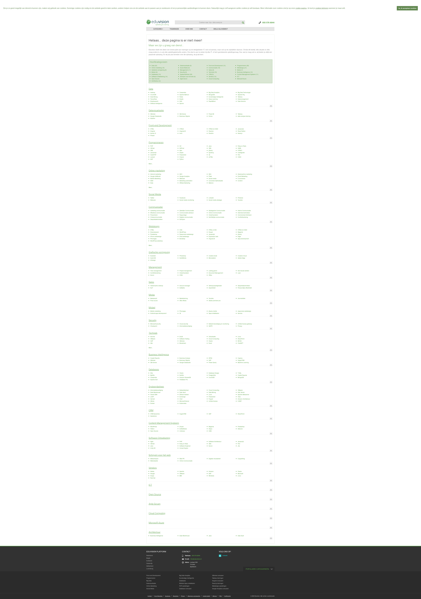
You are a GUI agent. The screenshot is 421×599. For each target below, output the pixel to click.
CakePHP (153, 155)
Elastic (181, 99)
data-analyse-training (244, 116)
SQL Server (241, 392)
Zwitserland (149, 566)
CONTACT (203, 29)
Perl (239, 155)
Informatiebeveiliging (185, 326)
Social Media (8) (185, 68)
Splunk (181, 103)
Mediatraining (183, 298)
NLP (151, 288)
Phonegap (153, 239)
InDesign (153, 260)
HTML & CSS (213, 230)
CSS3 (239, 157)
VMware (152, 339)
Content (240, 181)
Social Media (155, 194)
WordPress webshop (156, 241)
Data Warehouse (155, 392)
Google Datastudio (155, 116)
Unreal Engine (183, 448)
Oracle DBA (153, 394)
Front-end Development (160, 125)
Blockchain (182, 343)
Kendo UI (153, 133)
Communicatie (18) (214, 68)
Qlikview (152, 114)
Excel (210, 343)
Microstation (212, 258)
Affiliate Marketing (184, 183)
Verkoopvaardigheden (215, 285)
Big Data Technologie (244, 92)
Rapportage (183, 215)
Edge (239, 236)
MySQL (152, 375)
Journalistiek (241, 298)
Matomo (211, 183)
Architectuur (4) (156, 81)
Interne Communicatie (244, 210)
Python (181, 159)
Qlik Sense (182, 114)
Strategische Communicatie (217, 210)
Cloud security (183, 324)
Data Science (242, 101)
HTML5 (181, 129)
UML (151, 150)
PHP (151, 146)
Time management (155, 271)
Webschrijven (154, 458)
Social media (212, 178)
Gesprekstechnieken (156, 219)
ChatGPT (240, 343)
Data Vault (182, 392)
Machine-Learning (243, 362)
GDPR (210, 326)
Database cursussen (185, 588)
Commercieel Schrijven (245, 215)
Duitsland (149, 561)
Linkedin (211, 198)
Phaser (152, 135)
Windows (211, 476)
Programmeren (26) (243, 65)
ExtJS (181, 336)
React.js (211, 131)
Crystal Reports (155, 358)
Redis (181, 97)
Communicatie (156, 207)
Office (210, 275)
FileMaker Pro (183, 379)
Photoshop (182, 256)
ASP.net (181, 148)
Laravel (152, 157)
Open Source (155, 79)
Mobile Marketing (155, 178)
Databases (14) (156, 74)
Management (155, 267)
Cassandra (182, 92)
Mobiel (152, 307)
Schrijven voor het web (160, 455)
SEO (180, 174)
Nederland (149, 555)
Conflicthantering (243, 217)
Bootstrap (182, 239)
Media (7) (240, 70)
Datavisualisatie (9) (186, 65)
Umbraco (182, 431)
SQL (151, 373)
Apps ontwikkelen (214, 313)
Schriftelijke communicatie (216, 217)
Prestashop (153, 234)
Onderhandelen (213, 215)
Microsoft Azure (241, 79)
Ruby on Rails (242, 146)
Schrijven (182, 219)
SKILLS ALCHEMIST (220, 29)
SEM (151, 181)
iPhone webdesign (155, 236)
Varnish (152, 399)
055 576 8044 (267, 22)
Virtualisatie (212, 336)
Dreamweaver (154, 232)
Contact (150, 596)
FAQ (220, 596)
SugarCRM (241, 360)
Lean (239, 273)
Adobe (152, 471)
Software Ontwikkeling (159, 438)
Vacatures (167, 596)
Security (152, 320)
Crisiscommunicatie (156, 217)
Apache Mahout (184, 94)
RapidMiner (212, 101)
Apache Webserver (243, 394)
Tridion (152, 429)
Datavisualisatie (156, 110)
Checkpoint (153, 326)
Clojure (181, 157)
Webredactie (154, 461)
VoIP (151, 341)
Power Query (212, 362)
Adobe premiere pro (215, 300)
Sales (151, 282)
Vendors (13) (212, 76)
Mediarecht (153, 298)
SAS (180, 101)
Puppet (211, 399)
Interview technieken (244, 213)
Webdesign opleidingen (219, 586)
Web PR (181, 458)
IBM (180, 476)
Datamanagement (243, 99)
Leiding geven (213, 271)
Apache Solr (154, 379)
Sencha (240, 313)
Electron (211, 133)
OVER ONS (189, 29)
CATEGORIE (157, 29)
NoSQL (181, 375)
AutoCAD (153, 258)
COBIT (240, 401)
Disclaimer (175, 596)
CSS (180, 230)
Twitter (152, 198)
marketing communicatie (157, 210)
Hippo (210, 429)
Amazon (211, 471)
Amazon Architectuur (244, 399)
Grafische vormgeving (159, 252)
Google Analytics (184, 176)
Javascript (241, 129)
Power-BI (211, 114)
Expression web (213, 236)
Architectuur (154, 532)
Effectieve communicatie (157, 213)
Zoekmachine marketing (245, 174)
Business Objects (184, 116)
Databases (154, 369)
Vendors (153, 468)
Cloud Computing (214, 79)
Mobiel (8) (155, 72)
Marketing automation (185, 181)
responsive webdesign (244, 311)
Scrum (152, 275)
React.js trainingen (217, 583)
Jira (239, 446)
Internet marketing (155, 174)
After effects (182, 300)
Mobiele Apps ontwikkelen (187, 583)
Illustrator (153, 256)
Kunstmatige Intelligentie (216, 97)
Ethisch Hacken (184, 394)
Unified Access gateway (245, 324)
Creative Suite (213, 256)
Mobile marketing (155, 311)
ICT (238, 76)
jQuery (211, 150)
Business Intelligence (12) (245, 72)
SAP (151, 159)
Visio (239, 397)
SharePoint (241, 339)
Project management (185, 271)
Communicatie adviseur (186, 213)
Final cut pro (154, 300)
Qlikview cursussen (218, 575)
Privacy (240, 326)
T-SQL (239, 373)
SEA (210, 174)
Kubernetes (182, 403)
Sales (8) (211, 70)
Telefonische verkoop (156, 285)
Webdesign (154, 226)
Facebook (182, 198)
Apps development (243, 239)
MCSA (240, 341)
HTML (152, 129)
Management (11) (185, 70)
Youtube (240, 200)
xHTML (211, 157)
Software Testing (184, 339)
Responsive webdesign (186, 234)
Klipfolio (152, 118)
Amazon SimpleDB (185, 377)
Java (210, 146)
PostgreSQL (212, 375)
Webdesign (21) (242, 68)
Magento (240, 232)
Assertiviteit (212, 288)
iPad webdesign (184, 236)
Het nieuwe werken (243, 271)
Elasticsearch (154, 101)
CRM (181, 275)
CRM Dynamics (155, 414)
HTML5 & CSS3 (213, 129)
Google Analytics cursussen (220, 588)
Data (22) (154, 65)
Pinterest (240, 198)
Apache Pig (241, 94)
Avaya (152, 476)
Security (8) (183, 72)
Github (152, 401)
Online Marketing (151, 586)
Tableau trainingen (217, 578)
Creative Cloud (242, 256)
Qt (209, 155)
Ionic (180, 133)
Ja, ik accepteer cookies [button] (407, 8)
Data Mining (154, 97)
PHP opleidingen (184, 586)
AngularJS (182, 131)
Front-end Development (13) (217, 65)
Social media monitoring (186, 200)
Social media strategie (215, 200)
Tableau (240, 97)
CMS (210, 431)
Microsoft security (155, 324)
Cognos (240, 358)
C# (180, 146)
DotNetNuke (183, 429)
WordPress (182, 232)
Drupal (211, 232)
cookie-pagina (301, 8)
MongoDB (212, 94)
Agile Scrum (183, 79)
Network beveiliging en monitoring (219, 324)
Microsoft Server (184, 401)
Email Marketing (242, 176)
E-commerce (241, 178)
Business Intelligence (159, 354)
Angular (152, 131)
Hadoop (152, 92)
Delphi (181, 152)
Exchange (182, 397)
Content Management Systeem (164, 423)
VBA (210, 148)
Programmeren (156, 142)
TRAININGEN (174, 29)
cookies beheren (321, 8)
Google (152, 473)
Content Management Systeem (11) (247, 74)
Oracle (211, 341)
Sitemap (214, 596)
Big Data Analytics (214, 92)
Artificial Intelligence (156, 103)
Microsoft (240, 473)
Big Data (149, 581)
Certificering (227, 596)
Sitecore (240, 429)
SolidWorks (182, 258)
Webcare (182, 178)
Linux (239, 336)
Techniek (153, 333)
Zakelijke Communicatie (186, 210)
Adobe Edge (241, 258)
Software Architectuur (215, 441)
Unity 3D (152, 448)
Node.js (240, 133)
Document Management (216, 273)
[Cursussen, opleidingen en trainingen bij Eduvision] (157, 22)
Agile (151, 441)
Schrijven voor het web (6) (188, 76)
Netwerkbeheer (184, 390)
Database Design (214, 373)
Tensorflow (153, 99)
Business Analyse (184, 358)
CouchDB (153, 94)
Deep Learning (213, 99)
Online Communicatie (215, 213)
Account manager (184, 285)
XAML (239, 148)
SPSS (210, 358)
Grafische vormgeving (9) (159, 70)
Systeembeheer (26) (186, 74)
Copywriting (241, 458)
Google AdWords (155, 176)
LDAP (152, 397)
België (148, 558)
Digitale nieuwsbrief (214, 458)
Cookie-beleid (206, 596)
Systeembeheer (156, 386)
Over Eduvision (158, 596)
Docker (152, 403)
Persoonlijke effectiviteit (245, 288)
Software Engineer (185, 446)
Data (151, 89)
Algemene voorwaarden (194, 596)
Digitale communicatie (186, 217)
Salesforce (153, 416)
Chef (180, 399)
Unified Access (213, 401)
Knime (210, 116)
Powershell (182, 155)
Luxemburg (149, 568)
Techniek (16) (213, 72)
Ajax (180, 150)
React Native (241, 131)
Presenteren (154, 215)
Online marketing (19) (158, 68)
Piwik (210, 176)
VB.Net (152, 148)
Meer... (151, 164)
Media (152, 295)
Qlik (151, 343)
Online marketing (157, 170)
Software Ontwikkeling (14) (160, 76)
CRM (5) (211, 74)
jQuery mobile (213, 311)
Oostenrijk (149, 563)
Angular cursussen (217, 581)
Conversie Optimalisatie (216, 181)
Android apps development (158, 313)
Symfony (211, 152)
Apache (181, 471)
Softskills (182, 288)
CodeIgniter (241, 152)
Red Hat (152, 478)
